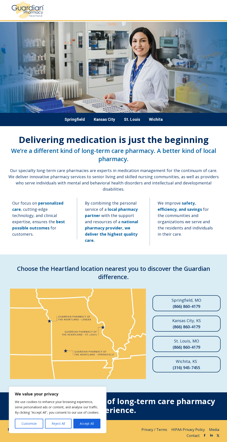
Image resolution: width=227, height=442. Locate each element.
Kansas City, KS (186, 323)
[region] (57, 410)
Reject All (58, 423)
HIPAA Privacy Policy (188, 429)
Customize (29, 423)
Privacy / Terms (154, 429)
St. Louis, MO (186, 344)
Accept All (87, 423)
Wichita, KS (186, 364)
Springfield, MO (186, 303)
